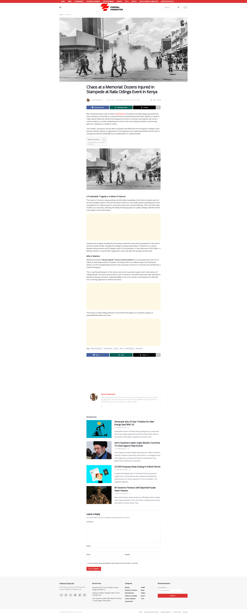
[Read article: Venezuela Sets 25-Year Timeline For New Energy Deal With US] (99, 429)
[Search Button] (179, 7)
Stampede (139, 348)
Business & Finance (93, 1)
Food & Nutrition (130, 598)
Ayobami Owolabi (121, 427)
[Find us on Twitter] (66, 595)
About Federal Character (149, 1)
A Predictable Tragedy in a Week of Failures (96, 142)
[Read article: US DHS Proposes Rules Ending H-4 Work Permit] (99, 474)
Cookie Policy (177, 612)
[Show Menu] (60, 7)
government (108, 348)
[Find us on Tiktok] (80, 595)
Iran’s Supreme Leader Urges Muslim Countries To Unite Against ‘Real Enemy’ (137, 444)
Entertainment (108, 1)
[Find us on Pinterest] (84, 595)
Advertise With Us (167, 1)
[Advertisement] (123, 227)
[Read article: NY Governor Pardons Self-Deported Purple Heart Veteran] (99, 495)
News (69, 1)
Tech (126, 1)
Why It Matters (91, 144)
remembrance (120, 114)
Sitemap (185, 612)
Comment (90, 522)
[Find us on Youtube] (75, 595)
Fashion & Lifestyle (131, 596)
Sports (119, 1)
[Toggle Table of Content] (103, 139)
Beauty (127, 587)
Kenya (116, 348)
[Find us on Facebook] (61, 595)
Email (88, 554)
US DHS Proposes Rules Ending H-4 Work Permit (137, 466)
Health (134, 1)
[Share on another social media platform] (158, 107)
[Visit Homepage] (111, 7)
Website (127, 554)
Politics (143, 593)
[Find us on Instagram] (70, 595)
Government (79, 1)
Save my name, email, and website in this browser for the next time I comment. (113, 563)
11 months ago (109, 100)
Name (89, 546)
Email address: (162, 587)
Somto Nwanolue (97, 100)
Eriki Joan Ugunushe (122, 469)
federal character (96, 348)
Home (63, 1)
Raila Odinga (130, 348)
